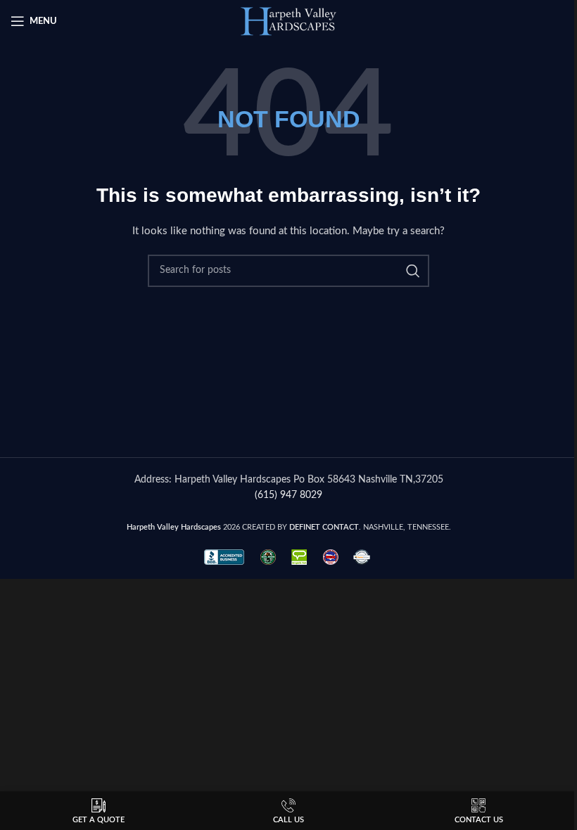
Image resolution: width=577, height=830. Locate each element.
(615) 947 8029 (288, 495)
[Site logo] (288, 21)
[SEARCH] (413, 271)
